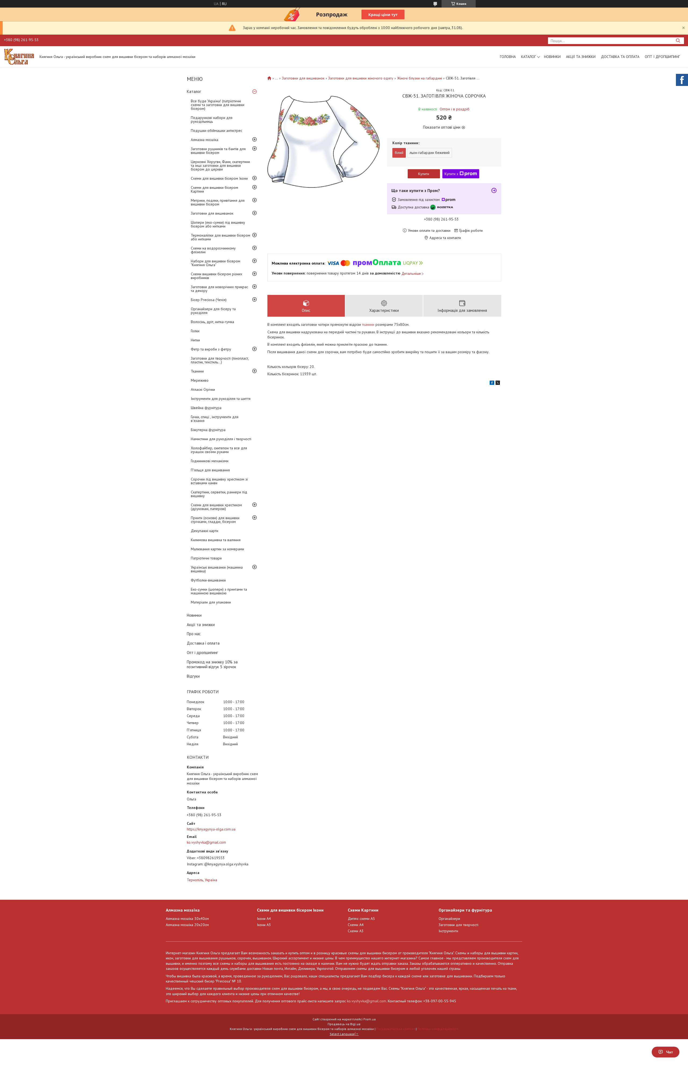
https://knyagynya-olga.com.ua (211, 829)
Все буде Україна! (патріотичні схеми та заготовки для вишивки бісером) (217, 105)
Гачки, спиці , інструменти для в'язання (214, 418)
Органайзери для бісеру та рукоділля (213, 310)
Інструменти (448, 930)
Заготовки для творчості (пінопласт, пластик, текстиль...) (220, 360)
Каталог (528, 56)
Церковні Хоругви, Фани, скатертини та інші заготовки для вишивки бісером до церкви (220, 165)
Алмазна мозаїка (204, 139)
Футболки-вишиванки (208, 580)
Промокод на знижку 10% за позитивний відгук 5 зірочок (212, 664)
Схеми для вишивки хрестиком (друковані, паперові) (216, 507)
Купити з (451, 173)
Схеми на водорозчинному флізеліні (213, 250)
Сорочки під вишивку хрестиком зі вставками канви (219, 481)
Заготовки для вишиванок (212, 213)
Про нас (194, 633)
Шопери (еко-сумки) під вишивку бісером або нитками (218, 224)
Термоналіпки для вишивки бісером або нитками (220, 237)
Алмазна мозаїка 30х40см (187, 918)
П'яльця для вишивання (210, 470)
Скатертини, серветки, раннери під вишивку (219, 494)
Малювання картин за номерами (217, 549)
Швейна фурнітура (206, 407)
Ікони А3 (264, 924)
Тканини (197, 371)
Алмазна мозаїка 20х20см (187, 924)
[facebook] (492, 383)
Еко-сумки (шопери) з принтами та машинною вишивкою (219, 591)
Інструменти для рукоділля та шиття (220, 398)
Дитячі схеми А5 (361, 918)
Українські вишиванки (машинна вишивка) (217, 569)
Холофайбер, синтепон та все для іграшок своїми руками (219, 450)
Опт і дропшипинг (662, 56)
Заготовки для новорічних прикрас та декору (219, 288)
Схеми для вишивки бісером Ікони (219, 178)
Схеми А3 (356, 930)
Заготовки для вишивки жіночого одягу (360, 78)
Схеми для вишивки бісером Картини (214, 189)
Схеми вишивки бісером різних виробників (216, 276)
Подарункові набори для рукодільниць (211, 119)
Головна (508, 56)
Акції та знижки (581, 56)
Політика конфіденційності (437, 1029)
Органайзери (449, 918)
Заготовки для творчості (458, 924)
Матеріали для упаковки (211, 602)
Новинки (552, 56)
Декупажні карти (204, 530)
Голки (195, 330)
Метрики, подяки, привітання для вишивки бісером (218, 202)
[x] (498, 383)
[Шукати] (678, 40)
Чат (669, 1052)
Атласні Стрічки (203, 389)
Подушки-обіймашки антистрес (216, 130)
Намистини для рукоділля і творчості (221, 438)
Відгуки (193, 676)
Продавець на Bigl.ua (344, 1024)
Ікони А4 (264, 918)
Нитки (195, 340)
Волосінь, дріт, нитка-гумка (212, 321)
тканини (368, 324)
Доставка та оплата (620, 56)
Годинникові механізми (209, 460)
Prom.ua (369, 1019)
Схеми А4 (356, 924)
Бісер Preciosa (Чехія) (209, 299)
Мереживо (200, 380)
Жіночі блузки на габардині (419, 78)
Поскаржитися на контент (395, 1029)
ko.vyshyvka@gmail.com (206, 842)
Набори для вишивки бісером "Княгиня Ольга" (215, 263)
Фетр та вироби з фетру (211, 349)
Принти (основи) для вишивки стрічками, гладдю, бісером (215, 519)
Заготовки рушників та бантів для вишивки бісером (218, 150)
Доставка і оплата (203, 643)
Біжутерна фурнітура (208, 429)
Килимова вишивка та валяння (216, 539)
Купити (423, 173)
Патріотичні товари (206, 558)
